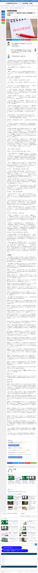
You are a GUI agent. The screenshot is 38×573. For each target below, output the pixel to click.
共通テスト (20, 491)
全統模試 (17, 491)
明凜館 (35, 16)
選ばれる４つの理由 (2, 5)
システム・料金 (18, 5)
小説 (24, 491)
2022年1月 (3, 555)
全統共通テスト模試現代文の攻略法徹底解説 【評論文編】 (13, 513)
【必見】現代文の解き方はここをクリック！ (12, 547)
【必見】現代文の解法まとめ (14, 445)
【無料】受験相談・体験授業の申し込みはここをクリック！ (15, 550)
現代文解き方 (14, 10)
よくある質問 (28, 5)
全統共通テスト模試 (11, 491)
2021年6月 (3, 564)
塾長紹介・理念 (8, 5)
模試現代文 (9, 10)
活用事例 (13, 5)
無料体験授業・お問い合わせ (34, 5)
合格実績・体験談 (23, 5)
